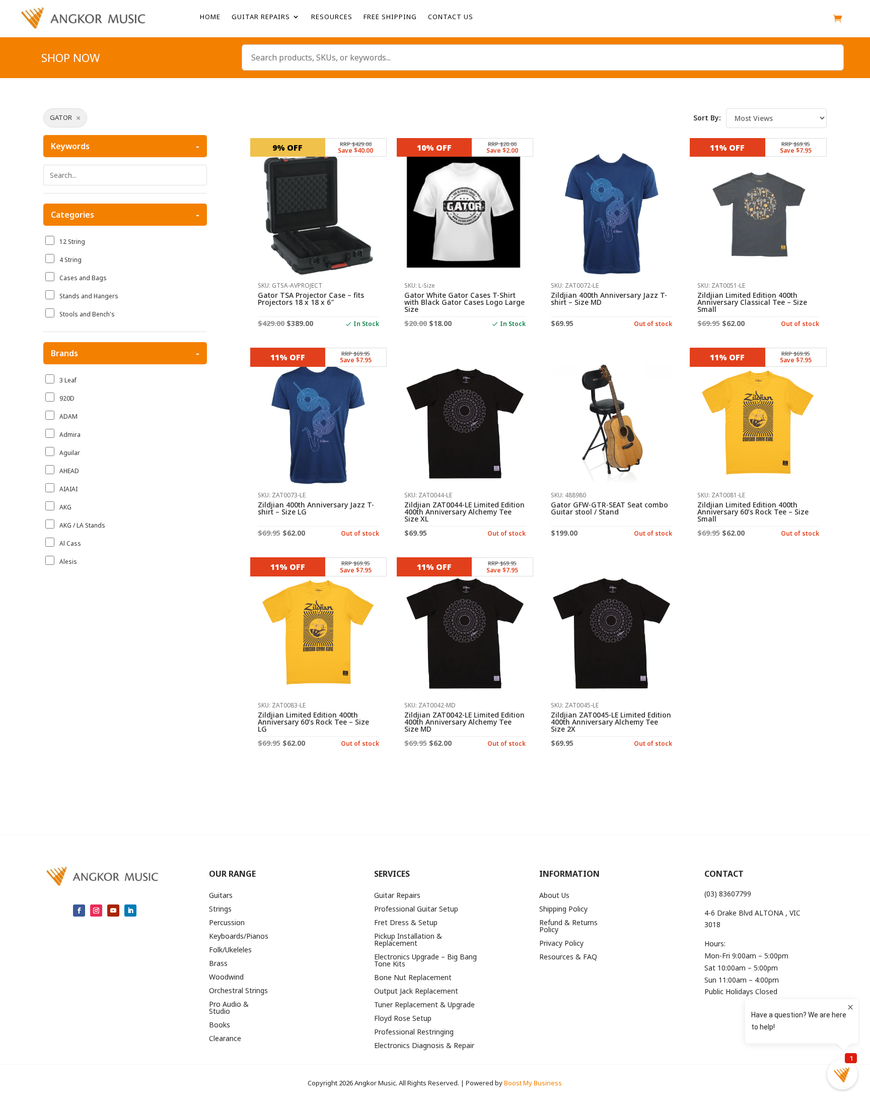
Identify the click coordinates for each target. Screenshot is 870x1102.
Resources (331, 17)
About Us (554, 896)
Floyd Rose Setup (402, 1019)
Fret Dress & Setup (406, 923)
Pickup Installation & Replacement (408, 940)
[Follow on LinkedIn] (130, 910)
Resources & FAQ (568, 957)
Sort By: (707, 117)
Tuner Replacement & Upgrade (424, 1005)
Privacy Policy (561, 944)
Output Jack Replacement (416, 992)
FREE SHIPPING (390, 17)
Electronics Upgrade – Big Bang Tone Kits (425, 960)
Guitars (221, 896)
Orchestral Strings (238, 991)
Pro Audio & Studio (229, 1008)
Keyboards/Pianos (238, 937)
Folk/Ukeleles (230, 950)
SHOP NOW (70, 59)
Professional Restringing (414, 1032)
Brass (218, 964)
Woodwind (226, 978)
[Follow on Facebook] (79, 910)
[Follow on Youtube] (113, 910)
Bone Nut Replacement (413, 978)
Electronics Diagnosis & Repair (424, 1046)
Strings (220, 909)
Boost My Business (533, 1082)
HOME (210, 17)
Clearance (225, 1039)
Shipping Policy (563, 909)
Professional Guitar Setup (416, 909)
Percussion (227, 923)
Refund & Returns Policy (568, 926)
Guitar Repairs (261, 17)
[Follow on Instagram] (96, 910)
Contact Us (450, 17)
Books (219, 1025)
